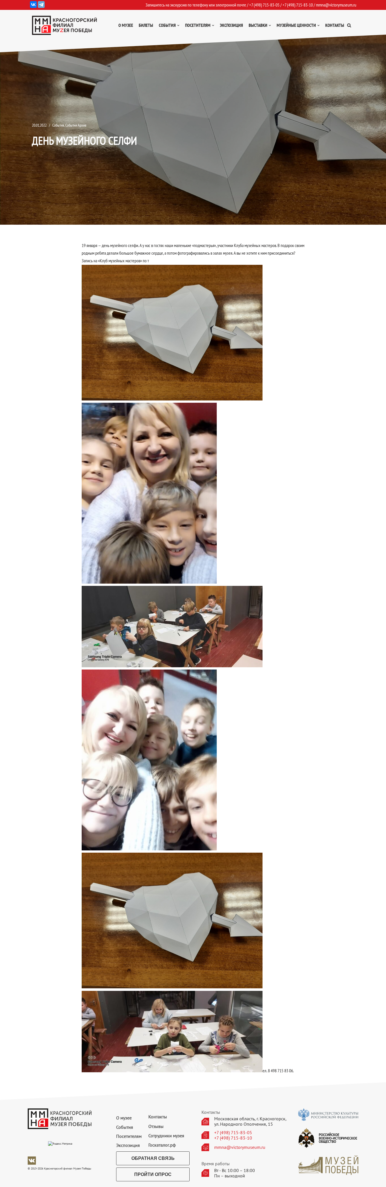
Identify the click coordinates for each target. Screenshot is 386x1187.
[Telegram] (41, 4)
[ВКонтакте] (33, 4)
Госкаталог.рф (162, 1145)
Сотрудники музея (166, 1135)
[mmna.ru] (64, 25)
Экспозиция (231, 25)
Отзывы (156, 1126)
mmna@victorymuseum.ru (336, 5)
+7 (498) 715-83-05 (233, 1132)
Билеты (146, 25)
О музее (125, 25)
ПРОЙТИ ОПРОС (153, 1174)
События (58, 125)
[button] (349, 25)
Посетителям (129, 1136)
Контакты (334, 25)
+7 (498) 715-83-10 (233, 1138)
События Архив (75, 125)
